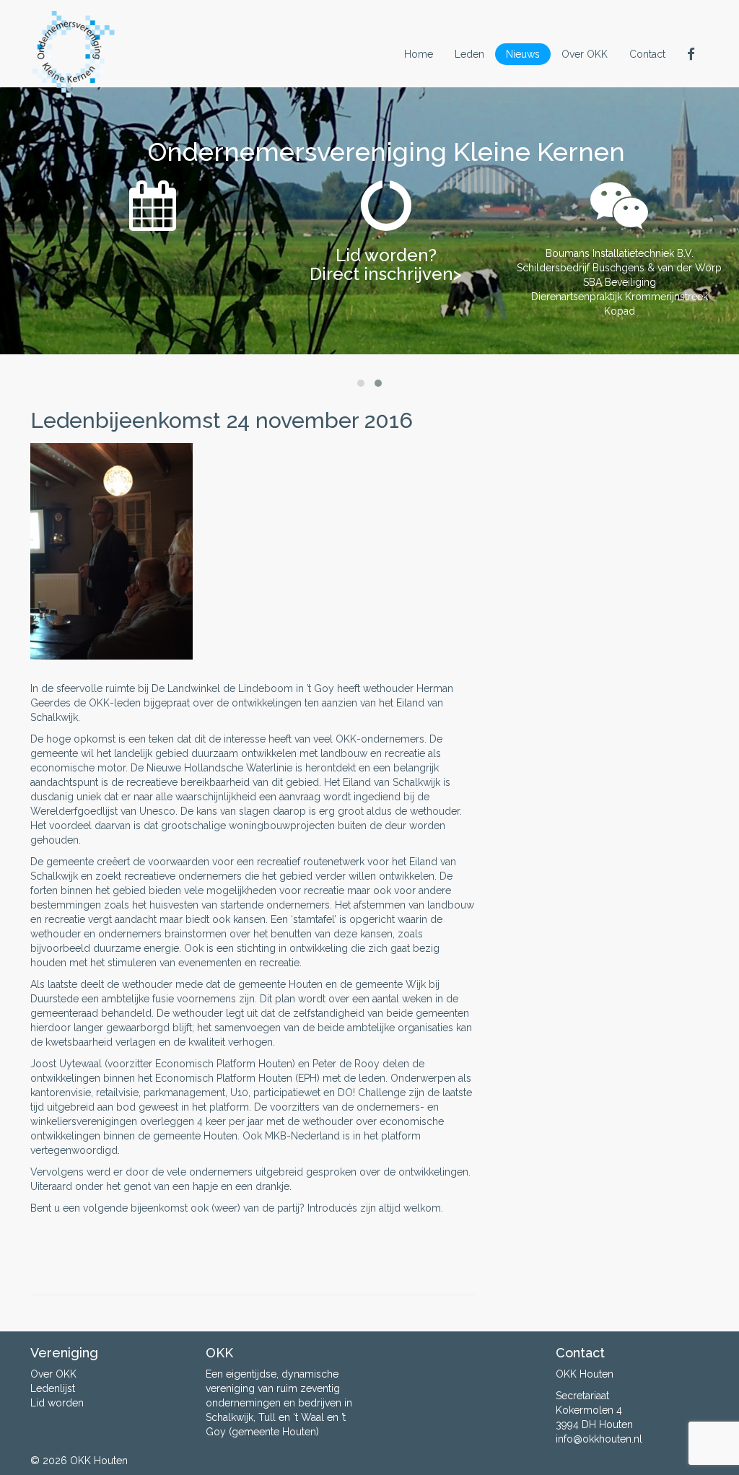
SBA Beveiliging (619, 282)
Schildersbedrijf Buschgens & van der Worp (619, 267)
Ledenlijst (52, 1388)
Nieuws (523, 54)
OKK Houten (99, 1460)
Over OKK (584, 54)
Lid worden (57, 1403)
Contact (647, 54)
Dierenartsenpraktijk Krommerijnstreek (619, 296)
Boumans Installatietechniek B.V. (620, 253)
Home (418, 54)
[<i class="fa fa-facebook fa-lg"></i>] (692, 54)
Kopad (619, 311)
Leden (469, 54)
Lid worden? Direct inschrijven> (386, 264)
